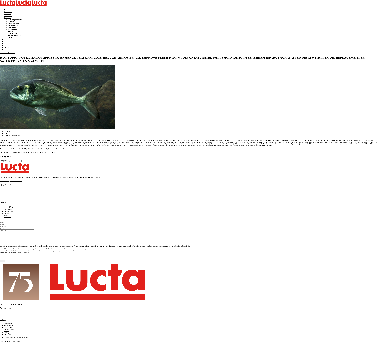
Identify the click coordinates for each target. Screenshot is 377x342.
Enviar (2, 261)
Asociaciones (12, 33)
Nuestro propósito (15, 20)
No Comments (8, 137)
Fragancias (8, 12)
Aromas (7, 10)
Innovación (8, 16)
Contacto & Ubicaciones (7, 53)
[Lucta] (8, 6)
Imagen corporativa (15, 35)
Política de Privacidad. (182, 246)
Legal (10, 37)
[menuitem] (6, 47)
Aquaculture (8, 135)
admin (8, 131)
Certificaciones (13, 24)
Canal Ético (12, 27)
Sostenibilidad (13, 25)
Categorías (3, 161)
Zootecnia (7, 14)
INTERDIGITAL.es (13, 341)
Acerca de (7, 18)
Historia (11, 22)
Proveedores (12, 29)
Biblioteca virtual (9, 211)
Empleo (10, 31)
